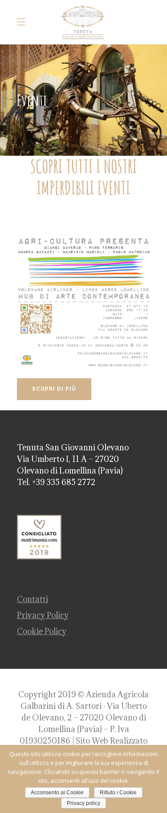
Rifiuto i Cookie (118, 792)
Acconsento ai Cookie (57, 792)
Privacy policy (83, 803)
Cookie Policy (41, 631)
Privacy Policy (43, 615)
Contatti (32, 599)
